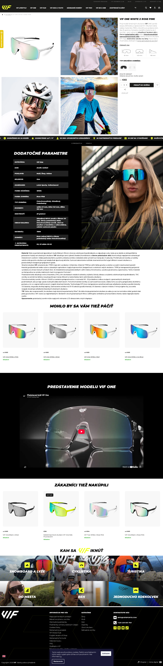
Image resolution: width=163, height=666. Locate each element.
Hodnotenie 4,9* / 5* (28, 138)
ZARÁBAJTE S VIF (140, 1)
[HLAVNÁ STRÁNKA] (3, 14)
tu (61, 656)
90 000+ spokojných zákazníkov (59, 138)
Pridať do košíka (142, 85)
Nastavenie (58, 661)
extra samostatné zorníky (147, 41)
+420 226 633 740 (125, 623)
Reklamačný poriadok (57, 630)
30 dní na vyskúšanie (122, 138)
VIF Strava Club (55, 633)
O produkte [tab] (76, 143)
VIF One (40, 162)
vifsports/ (119, 627)
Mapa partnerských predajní (60, 617)
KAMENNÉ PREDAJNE (100, 1)
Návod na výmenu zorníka (59, 619)
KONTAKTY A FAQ (155, 1)
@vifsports (127, 627)
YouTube (123, 627)
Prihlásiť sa (155, 7)
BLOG (129, 1)
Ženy (83, 617)
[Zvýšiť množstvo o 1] (127, 85)
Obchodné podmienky (58, 622)
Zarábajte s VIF (55, 646)
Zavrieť (133, 89)
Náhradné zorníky (88, 630)
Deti (83, 622)
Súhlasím (106, 653)
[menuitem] (21, 8)
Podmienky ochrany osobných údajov (63, 625)
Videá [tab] (88, 143)
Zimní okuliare (86, 627)
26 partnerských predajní (93, 138)
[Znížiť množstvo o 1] (121, 85)
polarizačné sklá (131, 34)
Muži (83, 619)
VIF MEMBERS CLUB (117, 1)
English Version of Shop (58, 635)
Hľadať (146, 7)
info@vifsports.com (127, 617)
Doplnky (84, 625)
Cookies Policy (54, 627)
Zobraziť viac (125, 45)
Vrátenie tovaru (55, 641)
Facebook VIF (115, 627)
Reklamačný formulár (57, 638)
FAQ (51, 644)
